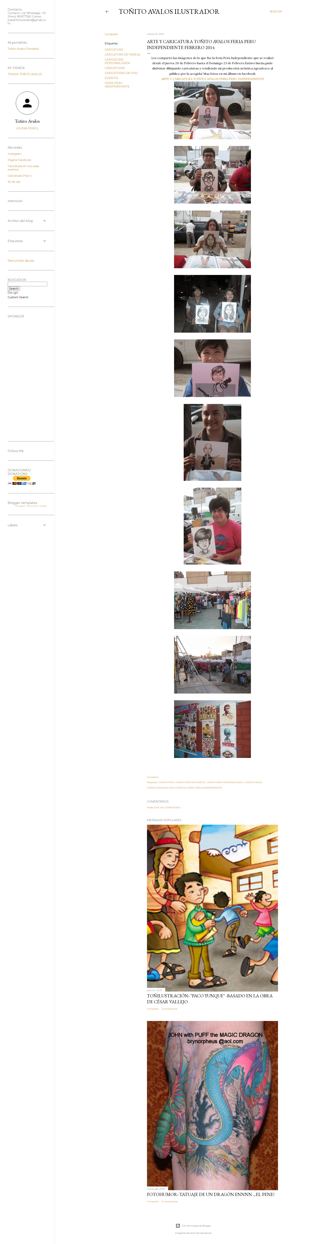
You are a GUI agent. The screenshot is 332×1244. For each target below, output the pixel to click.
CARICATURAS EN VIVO (121, 73)
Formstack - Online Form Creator (31, 506)
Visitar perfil (27, 128)
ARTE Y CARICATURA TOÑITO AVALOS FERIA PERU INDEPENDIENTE (212, 79)
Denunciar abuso (21, 260)
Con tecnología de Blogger (196, 1225)
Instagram (15, 154)
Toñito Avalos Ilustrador (169, 11)
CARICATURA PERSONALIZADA (117, 61)
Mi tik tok (14, 182)
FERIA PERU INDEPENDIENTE (117, 84)
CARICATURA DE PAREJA (122, 54)
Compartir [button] (111, 34)
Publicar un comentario (164, 807)
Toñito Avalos (27, 121)
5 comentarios (169, 1008)
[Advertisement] (27, 376)
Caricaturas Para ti (20, 175)
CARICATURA (114, 49)
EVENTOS (111, 78)
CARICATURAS (115, 68)
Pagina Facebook (19, 160)
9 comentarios (170, 1201)
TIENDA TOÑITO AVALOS (25, 74)
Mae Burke (206, 1233)
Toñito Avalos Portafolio (23, 49)
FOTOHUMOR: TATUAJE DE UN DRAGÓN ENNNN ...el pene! (211, 1194)
